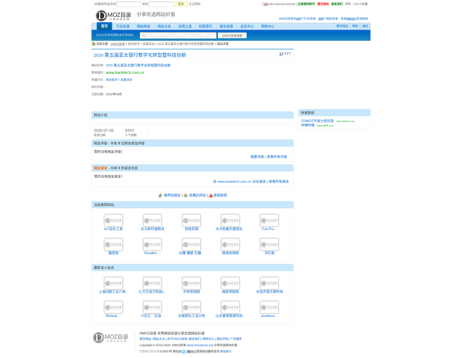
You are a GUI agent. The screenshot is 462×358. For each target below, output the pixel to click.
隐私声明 (222, 339)
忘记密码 (194, 4)
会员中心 (247, 26)
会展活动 (148, 44)
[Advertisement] (267, 85)
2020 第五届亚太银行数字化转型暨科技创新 (185, 44)
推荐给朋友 (172, 195)
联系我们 (337, 4)
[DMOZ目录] (113, 15)
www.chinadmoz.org (200, 345)
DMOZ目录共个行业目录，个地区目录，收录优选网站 (323, 18)
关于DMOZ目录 (177, 339)
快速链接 (307, 113)
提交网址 (145, 339)
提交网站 (323, 4)
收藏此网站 (197, 195)
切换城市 (101, 4)
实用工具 (185, 26)
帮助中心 (268, 26)
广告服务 (236, 339)
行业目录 (123, 26)
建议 (365, 26)
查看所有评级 (277, 157)
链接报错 (220, 195)
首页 (104, 26)
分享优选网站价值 (156, 14)
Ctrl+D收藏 (360, 4)
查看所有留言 (279, 181)
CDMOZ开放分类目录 (317, 121)
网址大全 (164, 26)
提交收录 (226, 26)
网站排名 (143, 26)
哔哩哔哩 (307, 125)
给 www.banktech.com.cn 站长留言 (239, 181)
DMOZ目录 (118, 44)
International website (281, 4)
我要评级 (257, 157)
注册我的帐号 (306, 4)
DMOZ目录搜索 (232, 36)
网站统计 (226, 351)
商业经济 (134, 44)
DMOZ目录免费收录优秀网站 (115, 35)
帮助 (348, 4)
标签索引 (205, 26)
